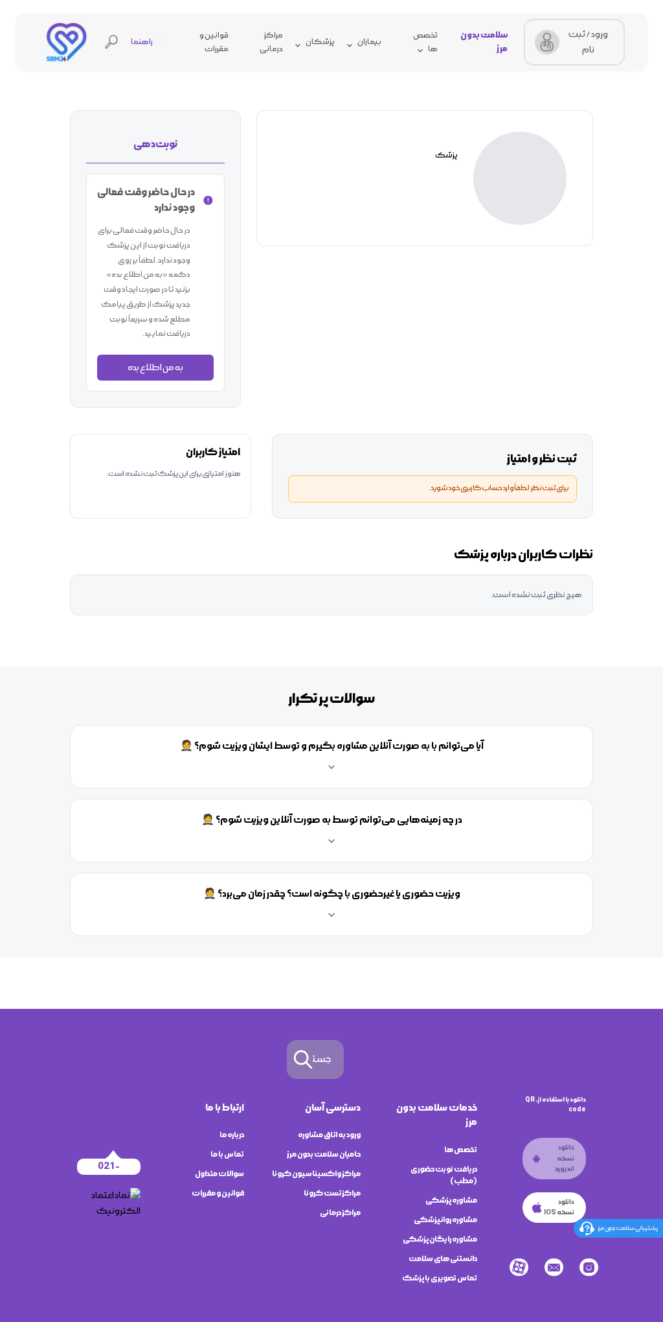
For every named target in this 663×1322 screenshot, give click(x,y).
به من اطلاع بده (155, 367)
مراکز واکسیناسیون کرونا (316, 1174)
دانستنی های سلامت (443, 1259)
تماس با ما (227, 1154)
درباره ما (231, 1135)
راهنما (142, 41)
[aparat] (519, 1267)
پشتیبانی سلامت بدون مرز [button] (628, 1228)
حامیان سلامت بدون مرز (324, 1154)
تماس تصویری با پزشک (439, 1278)
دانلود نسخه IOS (559, 1208)
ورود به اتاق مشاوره (329, 1135)
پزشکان (320, 41)
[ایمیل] (554, 1267)
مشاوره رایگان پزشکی (440, 1239)
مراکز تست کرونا (332, 1193)
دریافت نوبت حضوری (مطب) (443, 1175)
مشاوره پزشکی (451, 1200)
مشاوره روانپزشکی (445, 1220)
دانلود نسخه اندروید (564, 1158)
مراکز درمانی (340, 1213)
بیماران (369, 41)
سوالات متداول (219, 1174)
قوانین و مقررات (218, 1193)
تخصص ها (460, 1150)
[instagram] (588, 1267)
